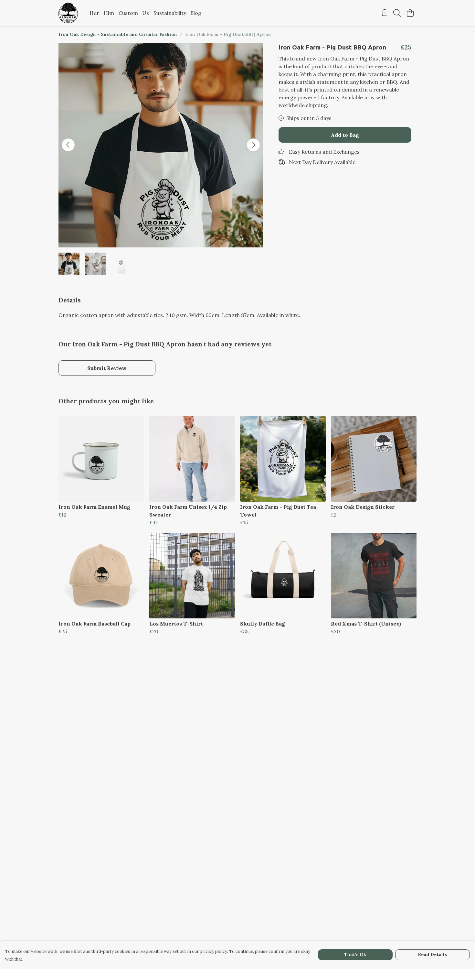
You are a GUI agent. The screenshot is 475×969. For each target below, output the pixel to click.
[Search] (397, 12)
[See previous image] (68, 144)
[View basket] (410, 12)
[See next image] (253, 144)
